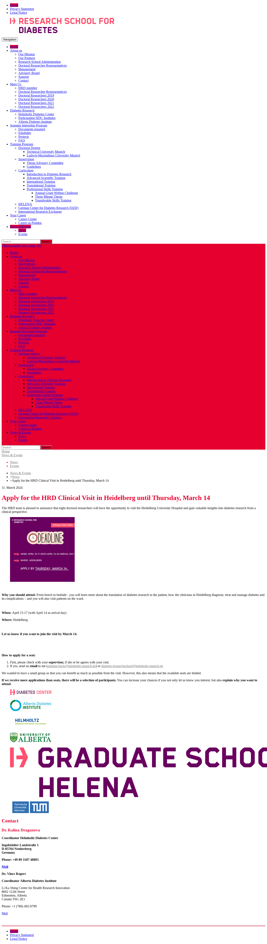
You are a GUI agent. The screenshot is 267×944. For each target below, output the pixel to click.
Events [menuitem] (22, 234)
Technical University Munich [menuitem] (46, 151)
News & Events (12, 455)
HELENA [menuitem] (25, 204)
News (16, 477)
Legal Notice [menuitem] (18, 12)
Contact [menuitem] (23, 80)
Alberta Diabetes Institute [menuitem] (35, 121)
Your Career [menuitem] (18, 215)
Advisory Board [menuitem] (29, 73)
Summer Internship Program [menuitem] (28, 125)
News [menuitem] (22, 230)
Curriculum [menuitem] (25, 170)
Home (6, 451)
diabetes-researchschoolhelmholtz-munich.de (132, 666)
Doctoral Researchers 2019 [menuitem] (36, 95)
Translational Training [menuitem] (41, 185)
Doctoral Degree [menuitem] (29, 148)
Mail (5, 866)
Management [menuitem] (26, 69)
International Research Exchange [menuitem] (40, 211)
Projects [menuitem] (23, 136)
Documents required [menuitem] (31, 129)
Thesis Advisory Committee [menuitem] (45, 163)
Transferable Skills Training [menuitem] (53, 200)
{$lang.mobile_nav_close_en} (22, 245)
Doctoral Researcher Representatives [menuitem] (42, 65)
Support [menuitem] (23, 76)
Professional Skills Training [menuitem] (45, 189)
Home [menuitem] (14, 5)
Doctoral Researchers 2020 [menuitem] (36, 99)
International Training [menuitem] (41, 181)
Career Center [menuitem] (27, 219)
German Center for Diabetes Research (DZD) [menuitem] (48, 208)
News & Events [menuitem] (20, 226)
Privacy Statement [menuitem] (22, 9)
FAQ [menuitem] (21, 140)
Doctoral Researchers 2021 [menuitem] (36, 103)
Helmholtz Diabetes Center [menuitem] (36, 114)
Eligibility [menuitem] (24, 133)
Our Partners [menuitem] (26, 58)
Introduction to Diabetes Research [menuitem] (49, 174)
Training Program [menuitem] (21, 144)
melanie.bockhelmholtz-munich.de (71, 666)
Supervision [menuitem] (26, 159)
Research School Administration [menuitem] (39, 61)
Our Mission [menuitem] (26, 54)
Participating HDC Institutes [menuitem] (36, 118)
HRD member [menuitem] (27, 88)
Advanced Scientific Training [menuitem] (46, 178)
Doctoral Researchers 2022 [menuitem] (36, 106)
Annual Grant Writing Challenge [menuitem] (56, 193)
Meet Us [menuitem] (15, 84)
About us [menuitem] (16, 50)
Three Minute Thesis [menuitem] (48, 196)
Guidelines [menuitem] (34, 166)
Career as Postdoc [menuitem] (30, 223)
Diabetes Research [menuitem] (22, 110)
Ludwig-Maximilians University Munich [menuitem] (53, 155)
